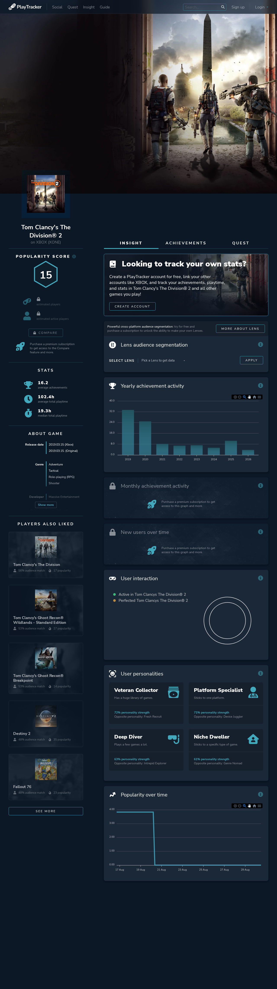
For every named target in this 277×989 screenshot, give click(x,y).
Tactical (53, 471)
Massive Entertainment (64, 497)
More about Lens (240, 329)
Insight (89, 7)
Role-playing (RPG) (61, 477)
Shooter (54, 483)
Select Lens (121, 360)
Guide (105, 7)
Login (260, 7)
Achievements (186, 243)
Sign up (238, 7)
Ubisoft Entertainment (64, 510)
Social (57, 7)
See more (46, 811)
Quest (73, 7)
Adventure (56, 464)
